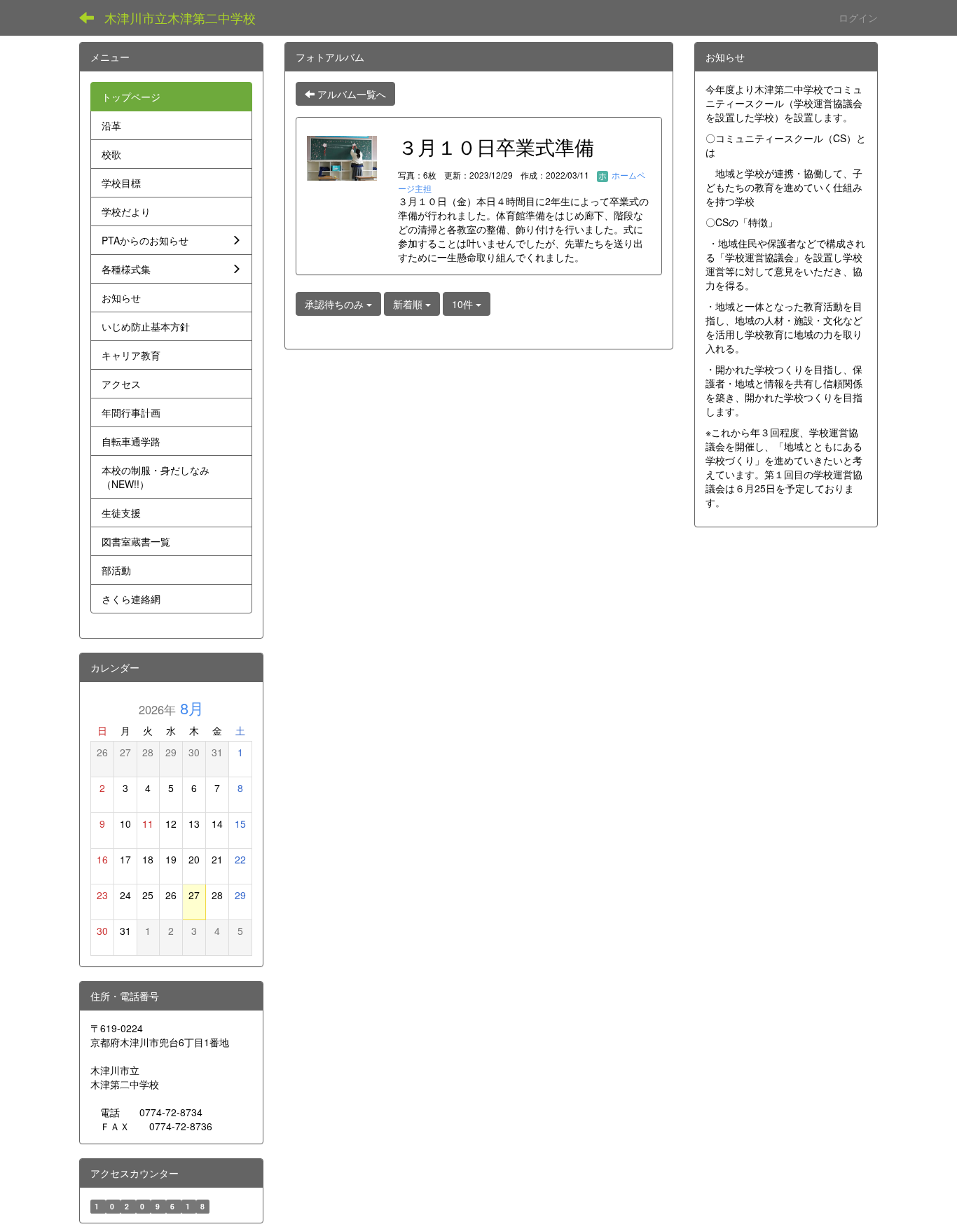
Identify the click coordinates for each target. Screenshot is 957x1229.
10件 (464, 304)
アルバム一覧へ (350, 94)
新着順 (409, 304)
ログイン (858, 18)
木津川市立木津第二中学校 (180, 17)
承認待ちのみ (335, 304)
